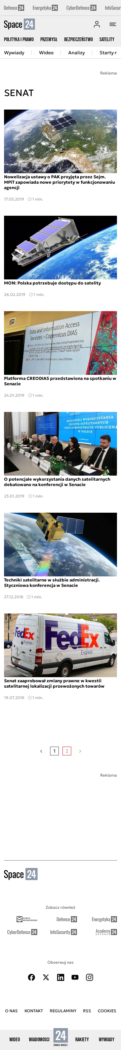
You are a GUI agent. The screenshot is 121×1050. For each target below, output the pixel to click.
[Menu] (113, 24)
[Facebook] (32, 977)
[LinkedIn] (60, 977)
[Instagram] (89, 977)
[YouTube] (75, 977)
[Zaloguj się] (97, 24)
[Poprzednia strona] (41, 751)
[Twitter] (46, 977)
